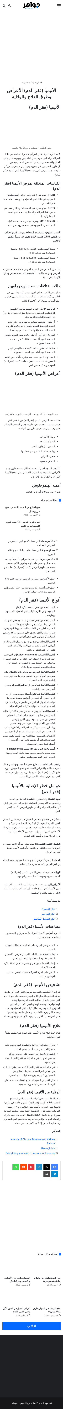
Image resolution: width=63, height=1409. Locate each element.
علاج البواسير (48, 913)
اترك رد (31, 1325)
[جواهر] (31, 5)
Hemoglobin (48, 1148)
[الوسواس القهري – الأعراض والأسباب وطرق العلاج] (16, 1267)
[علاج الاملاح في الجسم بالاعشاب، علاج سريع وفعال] (52, 511)
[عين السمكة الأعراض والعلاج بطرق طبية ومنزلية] (47, 1267)
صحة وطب (25, 82)
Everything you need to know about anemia (30, 1153)
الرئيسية (36, 82)
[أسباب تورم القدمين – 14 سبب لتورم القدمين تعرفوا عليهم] (52, 526)
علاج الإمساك (48, 908)
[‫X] (46, 1167)
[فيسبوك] (54, 1167)
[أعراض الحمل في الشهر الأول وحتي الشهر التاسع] (16, 1297)
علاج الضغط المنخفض (44, 918)
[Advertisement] (31, 44)
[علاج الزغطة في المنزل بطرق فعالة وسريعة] (47, 1297)
